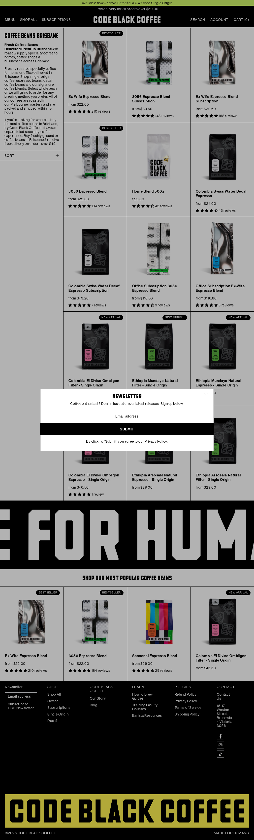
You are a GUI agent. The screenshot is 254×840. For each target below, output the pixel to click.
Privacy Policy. (156, 441)
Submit (127, 429)
